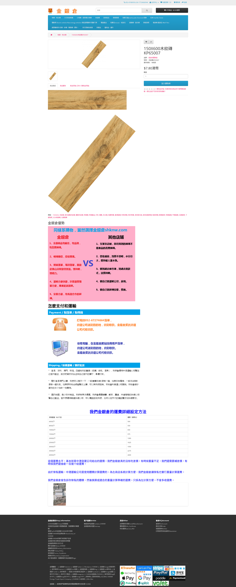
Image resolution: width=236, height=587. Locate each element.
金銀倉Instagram (78, 574)
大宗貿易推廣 (68, 18)
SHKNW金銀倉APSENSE (94, 574)
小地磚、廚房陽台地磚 (84, 18)
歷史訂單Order (161, 526)
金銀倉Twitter (77, 567)
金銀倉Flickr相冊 (71, 569)
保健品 (98, 27)
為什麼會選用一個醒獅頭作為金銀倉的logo (62, 558)
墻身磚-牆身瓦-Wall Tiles (161, 23)
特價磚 (86, 215)
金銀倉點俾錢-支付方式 (55, 543)
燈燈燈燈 (116, 18)
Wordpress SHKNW (90, 567)
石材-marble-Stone (156, 18)
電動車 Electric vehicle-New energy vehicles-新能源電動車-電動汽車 (74, 23)
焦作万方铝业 (54, 574)
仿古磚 (105, 215)
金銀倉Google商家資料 (107, 567)
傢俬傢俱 (146, 23)
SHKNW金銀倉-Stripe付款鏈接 (58, 524)
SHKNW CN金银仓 (79, 579)
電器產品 (104, 23)
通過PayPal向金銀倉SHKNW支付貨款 (60, 531)
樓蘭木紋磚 (79, 215)
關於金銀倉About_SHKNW (56, 546)
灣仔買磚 (131, 215)
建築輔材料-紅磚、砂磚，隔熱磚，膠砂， (65, 27)
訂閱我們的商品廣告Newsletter (166, 531)
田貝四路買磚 (147, 215)
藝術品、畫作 (109, 27)
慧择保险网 (96, 577)
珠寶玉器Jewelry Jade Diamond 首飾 (135, 18)
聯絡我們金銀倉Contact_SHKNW (94, 524)
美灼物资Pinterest (58, 569)
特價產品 (92, 215)
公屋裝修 (182, 215)
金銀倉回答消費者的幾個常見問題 (59, 541)
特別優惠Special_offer (127, 529)
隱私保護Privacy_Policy (55, 551)
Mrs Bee (90, 579)
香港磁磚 (118, 215)
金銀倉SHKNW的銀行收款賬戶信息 (59, 538)
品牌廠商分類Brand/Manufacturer (131, 524)
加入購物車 (166, 83)
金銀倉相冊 (83, 569)
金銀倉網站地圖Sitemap (92, 526)
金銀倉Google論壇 (107, 572)
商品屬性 (63, 86)
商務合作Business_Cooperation (58, 556)
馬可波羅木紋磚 (70, 215)
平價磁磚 (175, 215)
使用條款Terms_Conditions (57, 553)
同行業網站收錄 (87, 27)
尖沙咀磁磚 (56, 217)
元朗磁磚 (64, 217)
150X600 (56, 215)
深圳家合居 (138, 215)
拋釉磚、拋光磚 (134, 23)
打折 (97, 215)
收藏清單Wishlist (161, 529)
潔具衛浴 (106, 18)
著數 (100, 215)
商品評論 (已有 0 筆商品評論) (79, 86)
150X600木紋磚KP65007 (80, 35)
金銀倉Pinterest (65, 567)
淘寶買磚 (111, 215)
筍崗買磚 (155, 215)
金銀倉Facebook (93, 572)
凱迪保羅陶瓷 (153, 58)
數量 (145, 72)
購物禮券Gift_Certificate (128, 526)
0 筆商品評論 (159, 89)
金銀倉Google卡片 (78, 577)
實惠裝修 (162, 215)
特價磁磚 (169, 215)
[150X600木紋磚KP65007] (94, 54)
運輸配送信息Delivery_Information (59, 548)
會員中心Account (161, 524)
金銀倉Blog (93, 569)
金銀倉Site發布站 (105, 569)
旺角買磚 (124, 215)
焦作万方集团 (65, 574)
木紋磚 (97, 18)
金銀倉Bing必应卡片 (63, 577)
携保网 (88, 577)
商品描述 (53, 86)
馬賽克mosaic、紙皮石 (118, 23)
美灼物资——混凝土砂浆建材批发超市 (72, 572)
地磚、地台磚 (56, 18)
